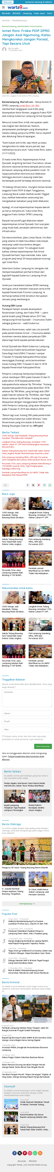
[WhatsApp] (35, 1153)
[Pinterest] (25, 1153)
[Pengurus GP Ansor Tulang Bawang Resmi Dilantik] (27, 851)
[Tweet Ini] (33, 485)
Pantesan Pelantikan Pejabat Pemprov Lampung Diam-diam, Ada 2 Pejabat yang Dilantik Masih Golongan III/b (27, 932)
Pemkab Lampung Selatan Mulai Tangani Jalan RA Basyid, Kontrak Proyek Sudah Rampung (25, 1029)
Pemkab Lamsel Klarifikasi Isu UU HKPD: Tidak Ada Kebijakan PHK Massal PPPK (25, 473)
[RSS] (40, 1153)
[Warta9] (17, 7)
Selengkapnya (26, 903)
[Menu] (4, 7)
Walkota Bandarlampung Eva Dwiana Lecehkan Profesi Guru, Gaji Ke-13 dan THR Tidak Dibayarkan (27, 922)
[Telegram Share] (44, 485)
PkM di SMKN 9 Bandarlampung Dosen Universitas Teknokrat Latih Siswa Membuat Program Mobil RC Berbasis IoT (28, 971)
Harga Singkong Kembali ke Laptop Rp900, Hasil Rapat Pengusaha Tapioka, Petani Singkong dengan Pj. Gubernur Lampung (28, 942)
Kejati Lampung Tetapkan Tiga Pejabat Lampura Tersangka (14, 807)
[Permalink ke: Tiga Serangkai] (4, 49)
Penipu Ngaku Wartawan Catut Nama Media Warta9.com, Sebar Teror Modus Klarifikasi (24, 784)
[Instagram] (30, 1153)
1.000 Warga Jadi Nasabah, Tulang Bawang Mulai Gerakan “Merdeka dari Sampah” (25, 436)
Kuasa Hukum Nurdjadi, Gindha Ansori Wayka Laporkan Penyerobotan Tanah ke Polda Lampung (38, 807)
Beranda (22, 1161)
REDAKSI (33, 1161)
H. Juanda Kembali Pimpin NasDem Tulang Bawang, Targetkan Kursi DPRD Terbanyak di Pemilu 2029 (13, 891)
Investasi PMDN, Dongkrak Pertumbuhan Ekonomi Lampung (25, 1048)
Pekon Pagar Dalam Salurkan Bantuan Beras (23, 1057)
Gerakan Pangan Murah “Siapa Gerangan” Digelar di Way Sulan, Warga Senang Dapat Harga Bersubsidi (26, 1075)
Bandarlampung (9, 26)
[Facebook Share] (28, 485)
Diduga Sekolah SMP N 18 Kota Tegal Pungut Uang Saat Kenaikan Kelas (28, 961)
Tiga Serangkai (13, 48)
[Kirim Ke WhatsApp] (50, 485)
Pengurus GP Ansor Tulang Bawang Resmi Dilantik (25, 867)
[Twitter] (19, 1153)
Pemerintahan (36, 26)
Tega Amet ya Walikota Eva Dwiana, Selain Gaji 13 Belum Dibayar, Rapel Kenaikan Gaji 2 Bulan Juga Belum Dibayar (30, 951)
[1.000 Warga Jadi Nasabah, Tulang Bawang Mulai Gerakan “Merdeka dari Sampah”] (13, 503)
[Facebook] (14, 1153)
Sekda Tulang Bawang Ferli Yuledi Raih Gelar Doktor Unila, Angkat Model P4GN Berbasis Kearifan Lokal (26, 452)
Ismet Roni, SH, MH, (29, 105)
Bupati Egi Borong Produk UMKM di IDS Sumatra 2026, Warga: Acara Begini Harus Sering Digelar (27, 1038)
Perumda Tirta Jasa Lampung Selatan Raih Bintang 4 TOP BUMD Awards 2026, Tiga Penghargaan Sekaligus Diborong (26, 466)
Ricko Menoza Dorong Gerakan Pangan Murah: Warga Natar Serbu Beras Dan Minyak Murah (23, 1065)
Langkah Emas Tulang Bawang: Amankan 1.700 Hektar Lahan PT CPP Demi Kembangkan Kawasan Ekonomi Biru (25, 444)
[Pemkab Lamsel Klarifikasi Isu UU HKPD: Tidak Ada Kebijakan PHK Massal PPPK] (40, 558)
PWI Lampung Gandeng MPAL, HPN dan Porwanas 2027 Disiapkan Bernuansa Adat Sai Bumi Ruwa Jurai (26, 458)
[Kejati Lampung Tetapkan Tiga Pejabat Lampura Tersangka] (14, 796)
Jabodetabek (23, 26)
